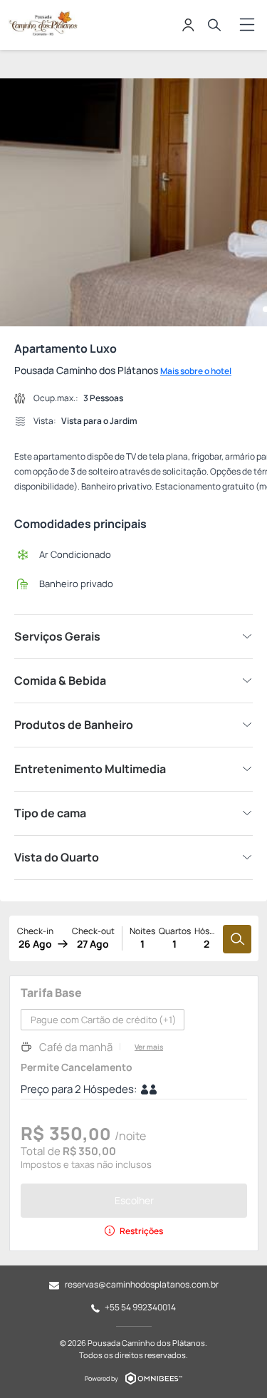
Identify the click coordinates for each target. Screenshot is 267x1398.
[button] (15, 202)
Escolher (134, 1200)
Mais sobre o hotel (195, 371)
